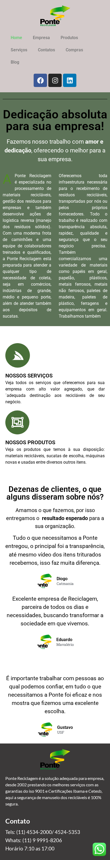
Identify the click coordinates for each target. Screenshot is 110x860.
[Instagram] (55, 80)
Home (16, 37)
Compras (74, 49)
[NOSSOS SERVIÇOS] (17, 355)
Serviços (19, 49)
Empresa (41, 37)
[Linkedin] (69, 80)
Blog (15, 62)
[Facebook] (40, 80)
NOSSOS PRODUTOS (30, 442)
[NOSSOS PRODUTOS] (17, 422)
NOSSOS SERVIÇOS (29, 375)
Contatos (46, 49)
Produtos (69, 37)
